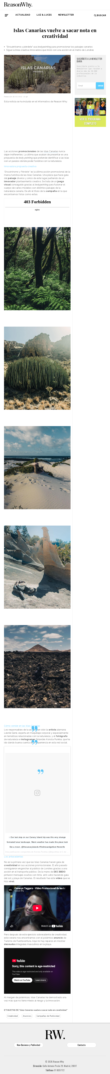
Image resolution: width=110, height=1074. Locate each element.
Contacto (81, 1045)
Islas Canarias (51, 151)
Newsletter (66, 15)
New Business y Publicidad (28, 1045)
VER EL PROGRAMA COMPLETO (90, 121)
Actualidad (22, 15)
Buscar (101, 15)
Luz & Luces (44, 15)
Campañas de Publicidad (48, 1016)
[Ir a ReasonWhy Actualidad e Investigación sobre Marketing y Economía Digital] (18, 4)
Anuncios (27, 1016)
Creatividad (12, 1016)
